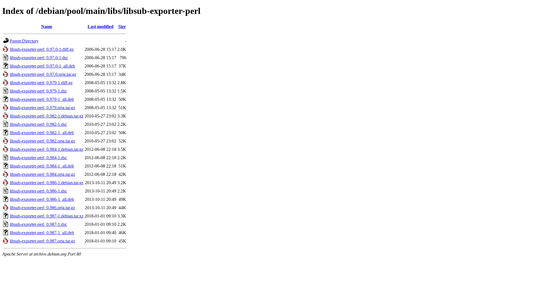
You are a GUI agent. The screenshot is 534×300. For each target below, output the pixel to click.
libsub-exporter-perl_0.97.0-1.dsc (39, 57)
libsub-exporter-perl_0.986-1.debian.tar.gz (46, 182)
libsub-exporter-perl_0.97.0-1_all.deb (42, 66)
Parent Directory (24, 41)
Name (46, 26)
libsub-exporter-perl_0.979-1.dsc (38, 91)
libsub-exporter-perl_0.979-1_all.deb (42, 99)
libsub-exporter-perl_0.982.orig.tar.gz (42, 141)
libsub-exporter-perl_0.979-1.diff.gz (41, 82)
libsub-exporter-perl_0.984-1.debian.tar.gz (46, 149)
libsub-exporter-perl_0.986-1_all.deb (42, 199)
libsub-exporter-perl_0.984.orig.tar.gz (42, 174)
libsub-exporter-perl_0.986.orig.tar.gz (42, 207)
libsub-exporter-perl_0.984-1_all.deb (42, 166)
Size (122, 26)
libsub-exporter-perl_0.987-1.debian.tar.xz (46, 216)
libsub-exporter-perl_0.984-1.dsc (38, 157)
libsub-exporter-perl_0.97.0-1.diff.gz (42, 49)
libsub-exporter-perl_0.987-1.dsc (38, 224)
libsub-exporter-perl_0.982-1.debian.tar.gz (46, 116)
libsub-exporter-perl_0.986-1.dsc (38, 191)
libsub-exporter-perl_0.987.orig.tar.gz (42, 241)
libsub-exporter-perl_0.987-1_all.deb (42, 232)
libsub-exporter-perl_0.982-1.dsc (38, 124)
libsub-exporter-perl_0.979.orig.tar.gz (42, 107)
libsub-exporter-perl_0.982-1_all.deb (42, 132)
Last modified (100, 26)
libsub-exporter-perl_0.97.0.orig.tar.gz (43, 74)
